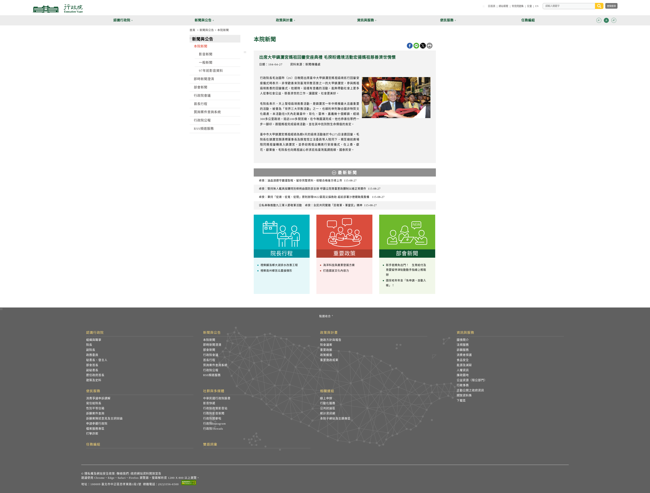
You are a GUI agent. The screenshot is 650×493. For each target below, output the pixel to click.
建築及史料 (93, 380)
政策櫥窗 (326, 355)
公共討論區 (327, 408)
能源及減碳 (464, 365)
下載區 (461, 400)
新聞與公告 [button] (203, 20)
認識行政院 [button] (121, 20)
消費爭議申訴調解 (98, 398)
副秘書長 (92, 370)
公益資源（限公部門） (472, 380)
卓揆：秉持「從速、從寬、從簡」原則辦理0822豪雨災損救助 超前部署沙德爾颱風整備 (322, 197)
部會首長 (92, 365)
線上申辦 (326, 398)
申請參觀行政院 (96, 423)
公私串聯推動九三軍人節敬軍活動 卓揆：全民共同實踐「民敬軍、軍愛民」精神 (318, 205)
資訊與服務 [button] (365, 20)
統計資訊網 (327, 413)
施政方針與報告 (330, 340)
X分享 (423, 46)
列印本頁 (429, 46)
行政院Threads (213, 428)
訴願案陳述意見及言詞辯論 (104, 418)
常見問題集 (518, 6)
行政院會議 (202, 95)
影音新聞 (205, 54)
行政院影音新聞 (213, 413)
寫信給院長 (93, 403)
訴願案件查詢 (95, 413)
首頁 (192, 30)
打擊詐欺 (92, 433)
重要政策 (326, 350)
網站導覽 (503, 6)
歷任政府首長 (95, 375)
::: (484, 6)
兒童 (529, 6)
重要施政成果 (329, 360)
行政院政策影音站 (215, 408)
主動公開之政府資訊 (470, 390)
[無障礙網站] (188, 483)
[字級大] (613, 21)
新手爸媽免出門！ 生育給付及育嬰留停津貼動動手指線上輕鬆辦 (406, 270)
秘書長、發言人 (96, 360)
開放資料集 (464, 395)
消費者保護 (464, 355)
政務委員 (92, 355)
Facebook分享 (410, 46)
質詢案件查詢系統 (207, 112)
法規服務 (463, 344)
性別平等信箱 (95, 408)
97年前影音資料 (211, 71)
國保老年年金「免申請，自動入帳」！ (406, 283)
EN (536, 6)
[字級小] (598, 21)
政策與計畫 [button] (284, 20)
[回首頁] (57, 8)
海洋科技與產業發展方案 (339, 265)
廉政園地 (463, 375)
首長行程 (200, 104)
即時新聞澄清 (204, 79)
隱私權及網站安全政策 (99, 473)
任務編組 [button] (528, 20)
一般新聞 (205, 62)
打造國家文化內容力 (336, 270)
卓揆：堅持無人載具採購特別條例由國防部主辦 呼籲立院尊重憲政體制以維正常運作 (320, 188)
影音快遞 (209, 403)
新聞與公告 (207, 30)
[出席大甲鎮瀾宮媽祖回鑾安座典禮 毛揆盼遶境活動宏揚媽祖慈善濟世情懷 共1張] (396, 97)
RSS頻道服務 (204, 128)
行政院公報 (202, 120)
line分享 (416, 46)
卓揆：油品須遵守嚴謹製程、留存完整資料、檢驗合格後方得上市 (308, 180)
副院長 (90, 350)
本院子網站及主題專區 (335, 418)
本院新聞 (223, 30)
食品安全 (463, 360)
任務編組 (93, 444)
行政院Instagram (214, 423)
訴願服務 (463, 350)
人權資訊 (463, 370)
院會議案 (326, 344)
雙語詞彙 (210, 444)
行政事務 (463, 385)
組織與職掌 (93, 340)
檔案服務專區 (95, 428)
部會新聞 (200, 87)
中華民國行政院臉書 (217, 398)
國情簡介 (463, 340)
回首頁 (491, 6)
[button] (598, 20)
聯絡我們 (123, 473)
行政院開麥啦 (212, 418)
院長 (89, 344)
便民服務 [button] (447, 20)
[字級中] (606, 21)
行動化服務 (327, 403)
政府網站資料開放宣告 (146, 473)
